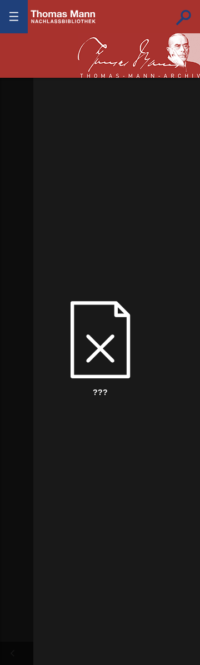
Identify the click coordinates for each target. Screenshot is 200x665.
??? (63, 16)
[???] (12, 653)
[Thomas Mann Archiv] (139, 55)
